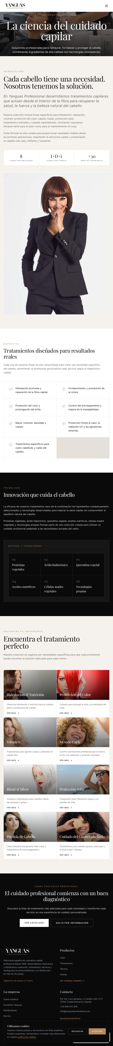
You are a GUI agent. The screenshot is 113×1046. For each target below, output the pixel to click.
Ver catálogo (34, 922)
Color (62, 957)
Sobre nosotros (11, 999)
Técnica (64, 969)
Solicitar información (72, 923)
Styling (63, 974)
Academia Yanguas (13, 1005)
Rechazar (77, 1031)
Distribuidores (10, 1010)
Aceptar (97, 1031)
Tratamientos (66, 963)
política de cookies (27, 1037)
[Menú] (106, 6)
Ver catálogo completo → (72, 980)
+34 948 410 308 (68, 1006)
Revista (7, 1016)
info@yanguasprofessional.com (75, 1011)
